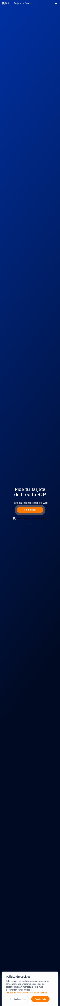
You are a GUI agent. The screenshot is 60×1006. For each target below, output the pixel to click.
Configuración (19, 999)
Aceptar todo (40, 999)
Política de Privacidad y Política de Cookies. (26, 993)
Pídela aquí (30, 510)
